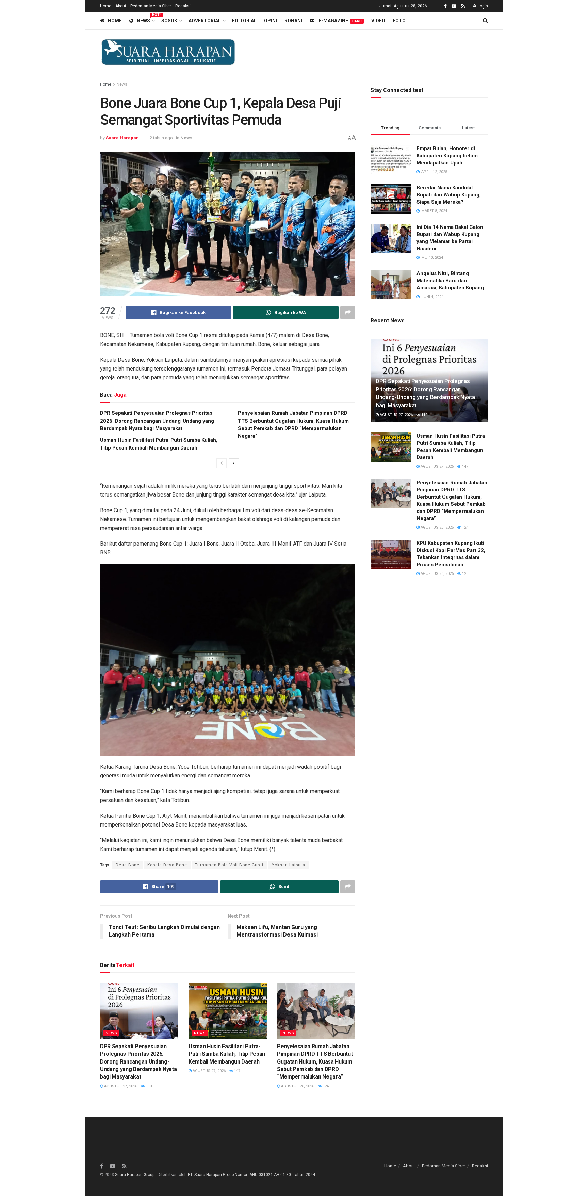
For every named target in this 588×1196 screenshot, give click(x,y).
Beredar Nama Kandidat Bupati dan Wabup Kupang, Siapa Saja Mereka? (448, 195)
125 (464, 573)
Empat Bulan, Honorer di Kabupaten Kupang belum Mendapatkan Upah (447, 155)
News (145, 19)
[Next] (234, 463)
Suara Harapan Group (134, 1174)
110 (148, 1086)
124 (325, 1086)
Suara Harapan (122, 137)
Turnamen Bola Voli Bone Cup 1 (229, 865)
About (120, 6)
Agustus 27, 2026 (120, 1086)
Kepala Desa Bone (167, 865)
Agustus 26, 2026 (297, 1086)
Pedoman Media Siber (150, 6)
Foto (399, 20)
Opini (270, 20)
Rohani (293, 20)
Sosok (169, 20)
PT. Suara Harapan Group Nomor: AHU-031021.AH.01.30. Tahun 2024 (251, 1174)
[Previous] (221, 463)
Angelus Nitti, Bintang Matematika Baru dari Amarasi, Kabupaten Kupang (450, 280)
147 (236, 1071)
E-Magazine (340, 20)
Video (378, 20)
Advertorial (205, 20)
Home (105, 6)
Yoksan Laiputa (288, 865)
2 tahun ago (161, 137)
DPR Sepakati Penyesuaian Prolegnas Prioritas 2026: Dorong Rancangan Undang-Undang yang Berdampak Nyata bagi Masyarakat (157, 420)
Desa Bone (128, 865)
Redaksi (183, 6)
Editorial (244, 20)
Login (482, 6)
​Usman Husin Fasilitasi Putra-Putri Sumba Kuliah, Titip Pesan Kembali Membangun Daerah (227, 1054)
